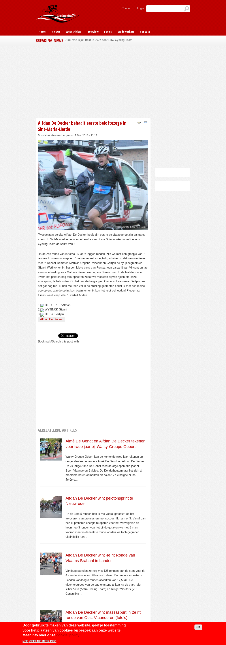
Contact (127, 8)
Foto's (108, 32)
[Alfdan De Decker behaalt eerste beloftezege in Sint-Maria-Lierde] (93, 227)
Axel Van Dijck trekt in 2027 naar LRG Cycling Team (99, 39)
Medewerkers (125, 32)
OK (198, 627)
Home (42, 32)
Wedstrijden (73, 32)
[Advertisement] (113, 81)
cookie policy (67, 635)
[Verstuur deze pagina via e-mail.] (145, 122)
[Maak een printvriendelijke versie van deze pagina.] (139, 122)
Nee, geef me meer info (39, 641)
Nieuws (55, 32)
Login (140, 8)
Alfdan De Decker (51, 319)
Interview (92, 32)
